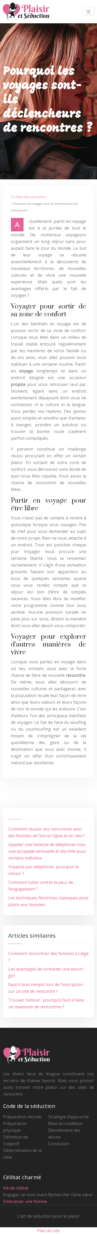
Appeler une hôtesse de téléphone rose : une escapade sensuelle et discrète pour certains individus (47, 851)
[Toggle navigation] (88, 12)
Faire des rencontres (30, 197)
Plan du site (48, 1230)
